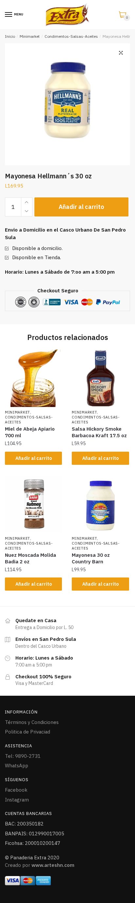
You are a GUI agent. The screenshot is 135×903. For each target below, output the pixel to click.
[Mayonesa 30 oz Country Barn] (100, 504)
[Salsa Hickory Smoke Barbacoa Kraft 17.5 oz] (100, 378)
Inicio (10, 36)
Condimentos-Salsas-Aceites (71, 36)
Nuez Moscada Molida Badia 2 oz (30, 558)
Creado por (39, 865)
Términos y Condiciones (32, 722)
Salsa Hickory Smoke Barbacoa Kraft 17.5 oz (99, 432)
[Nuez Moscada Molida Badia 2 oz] (33, 504)
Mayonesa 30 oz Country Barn (91, 558)
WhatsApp (16, 765)
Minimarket (30, 36)
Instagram (17, 800)
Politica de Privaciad (27, 732)
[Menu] (9, 14)
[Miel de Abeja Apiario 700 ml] (33, 378)
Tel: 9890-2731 (23, 756)
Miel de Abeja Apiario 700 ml (30, 432)
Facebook (16, 790)
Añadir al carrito (81, 207)
